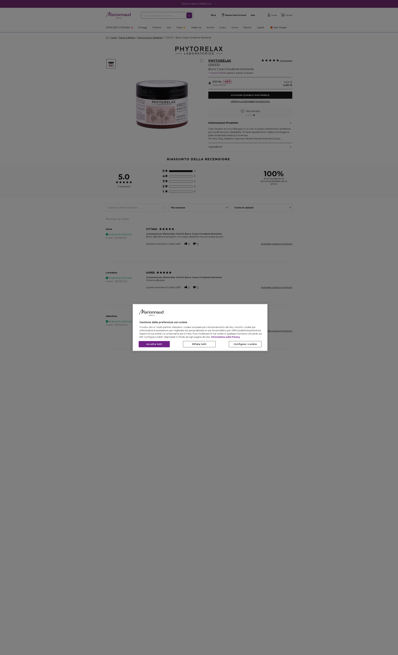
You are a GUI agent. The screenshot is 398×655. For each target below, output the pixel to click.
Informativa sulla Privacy (225, 337)
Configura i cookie (245, 344)
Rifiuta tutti (199, 344)
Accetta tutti (154, 344)
